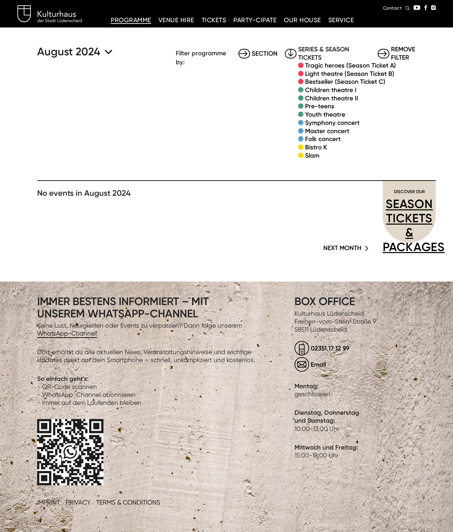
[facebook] (425, 7)
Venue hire (176, 20)
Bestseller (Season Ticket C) (345, 81)
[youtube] (417, 7)
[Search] (407, 8)
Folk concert (323, 139)
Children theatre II (331, 98)
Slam (312, 155)
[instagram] (433, 7)
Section (265, 53)
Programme (131, 20)
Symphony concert (332, 123)
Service (341, 20)
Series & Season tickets (323, 53)
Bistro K (316, 147)
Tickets (214, 20)
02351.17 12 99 (330, 348)
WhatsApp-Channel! (67, 333)
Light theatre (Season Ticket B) (349, 74)
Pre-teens (319, 106)
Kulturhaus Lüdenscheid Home (49, 14)
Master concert (327, 131)
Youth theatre (325, 114)
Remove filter (403, 53)
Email (318, 364)
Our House (302, 20)
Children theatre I (330, 90)
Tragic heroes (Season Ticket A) (350, 65)
